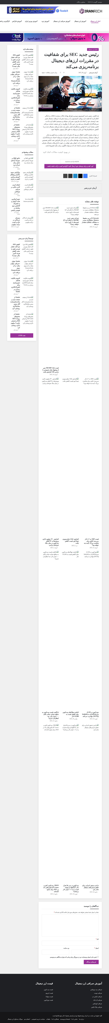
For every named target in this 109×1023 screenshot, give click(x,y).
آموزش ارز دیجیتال (80, 21)
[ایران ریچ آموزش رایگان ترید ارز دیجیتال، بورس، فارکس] (91, 11)
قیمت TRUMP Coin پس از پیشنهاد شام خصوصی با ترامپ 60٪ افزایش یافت (50, 370)
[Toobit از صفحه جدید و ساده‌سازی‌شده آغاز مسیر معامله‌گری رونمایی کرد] (27, 112)
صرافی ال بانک (97, 1000)
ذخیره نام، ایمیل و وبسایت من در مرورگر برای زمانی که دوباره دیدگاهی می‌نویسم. (73, 957)
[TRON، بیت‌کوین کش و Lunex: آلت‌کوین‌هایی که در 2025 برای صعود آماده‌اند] (50, 803)
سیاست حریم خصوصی (38, 1019)
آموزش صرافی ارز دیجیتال (61, 21)
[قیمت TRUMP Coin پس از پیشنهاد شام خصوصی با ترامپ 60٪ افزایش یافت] (50, 286)
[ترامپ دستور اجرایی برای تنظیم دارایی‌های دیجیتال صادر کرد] (90, 803)
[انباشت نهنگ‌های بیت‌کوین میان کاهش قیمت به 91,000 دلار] (70, 630)
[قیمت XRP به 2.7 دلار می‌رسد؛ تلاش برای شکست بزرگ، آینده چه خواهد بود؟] (90, 457)
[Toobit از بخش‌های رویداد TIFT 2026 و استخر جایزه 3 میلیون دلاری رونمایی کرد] (27, 129)
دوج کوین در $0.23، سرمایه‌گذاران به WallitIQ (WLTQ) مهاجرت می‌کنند (90, 714)
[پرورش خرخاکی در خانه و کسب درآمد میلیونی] (27, 221)
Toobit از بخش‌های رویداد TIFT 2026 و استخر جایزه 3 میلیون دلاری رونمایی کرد (15, 131)
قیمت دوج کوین (48, 1000)
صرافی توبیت (98, 993)
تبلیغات (48, 1019)
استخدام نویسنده (65, 1019)
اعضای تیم (27, 1019)
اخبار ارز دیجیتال (95, 21)
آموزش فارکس (17, 21)
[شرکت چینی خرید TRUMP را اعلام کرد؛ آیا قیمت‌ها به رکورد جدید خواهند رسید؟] (70, 211)
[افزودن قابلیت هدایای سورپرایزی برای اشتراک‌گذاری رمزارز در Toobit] (27, 92)
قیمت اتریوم (49, 993)
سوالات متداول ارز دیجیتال (15, 1019)
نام (97, 939)
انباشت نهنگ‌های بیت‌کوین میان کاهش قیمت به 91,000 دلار (71, 714)
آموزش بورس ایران (31, 21)
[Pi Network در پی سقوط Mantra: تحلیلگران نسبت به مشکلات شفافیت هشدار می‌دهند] (90, 211)
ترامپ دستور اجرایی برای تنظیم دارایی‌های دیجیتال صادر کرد (90, 887)
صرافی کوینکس (97, 1003)
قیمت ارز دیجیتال (44, 983)
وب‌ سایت (66, 948)
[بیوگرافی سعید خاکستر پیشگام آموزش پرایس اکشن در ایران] (27, 175)
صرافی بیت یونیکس (96, 989)
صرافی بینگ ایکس (96, 1007)
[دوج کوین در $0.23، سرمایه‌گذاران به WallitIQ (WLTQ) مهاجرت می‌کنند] (90, 630)
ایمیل (96, 948)
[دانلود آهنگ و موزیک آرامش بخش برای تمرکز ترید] (27, 161)
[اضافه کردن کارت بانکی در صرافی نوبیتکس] (27, 188)
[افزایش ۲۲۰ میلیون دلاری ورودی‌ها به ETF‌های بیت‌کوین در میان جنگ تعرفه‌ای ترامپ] (50, 457)
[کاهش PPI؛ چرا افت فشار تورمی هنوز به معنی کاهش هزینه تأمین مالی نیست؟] (27, 59)
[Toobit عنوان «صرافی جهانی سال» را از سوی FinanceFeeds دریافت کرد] (27, 76)
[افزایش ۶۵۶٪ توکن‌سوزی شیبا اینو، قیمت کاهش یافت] (70, 457)
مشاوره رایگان (81, 2)
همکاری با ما (55, 1019)
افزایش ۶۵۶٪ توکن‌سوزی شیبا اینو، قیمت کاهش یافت (71, 541)
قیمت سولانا (49, 996)
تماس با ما (75, 1019)
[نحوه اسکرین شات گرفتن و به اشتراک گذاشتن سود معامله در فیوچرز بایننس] (27, 202)
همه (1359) (21, 335)
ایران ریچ (85, 1016)
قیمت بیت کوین (48, 989)
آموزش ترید (45, 21)
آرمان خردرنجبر (93, 72)
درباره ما (81, 1019)
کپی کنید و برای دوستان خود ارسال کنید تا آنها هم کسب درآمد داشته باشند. (70, 166)
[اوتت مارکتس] (54, 37)
